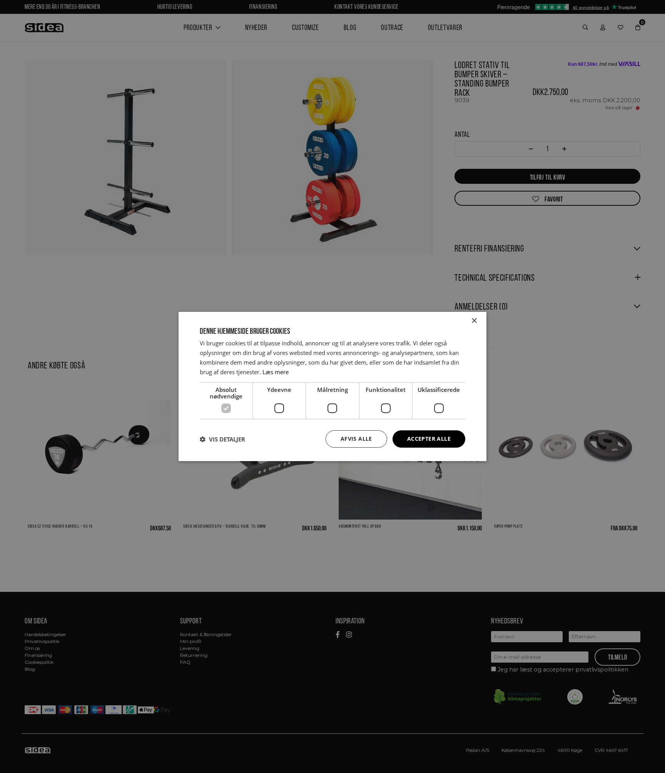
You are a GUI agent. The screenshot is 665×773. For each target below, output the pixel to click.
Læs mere (275, 372)
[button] (222, 439)
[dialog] (332, 386)
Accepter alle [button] (429, 438)
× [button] (474, 321)
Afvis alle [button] (356, 438)
